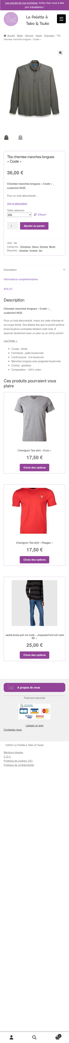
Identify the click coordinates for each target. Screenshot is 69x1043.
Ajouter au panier (34, 226)
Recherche (34, 1037)
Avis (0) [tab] (8, 289)
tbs (40, 250)
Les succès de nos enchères (21, 3)
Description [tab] (10, 270)
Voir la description (17, 203)
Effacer (42, 214)
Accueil (11, 35)
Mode (20, 35)
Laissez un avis (34, 725)
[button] (60, 52)
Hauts (39, 35)
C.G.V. (7, 756)
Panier (53, 1034)
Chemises (49, 35)
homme (34, 250)
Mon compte (11, 1037)
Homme (29, 35)
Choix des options (34, 467)
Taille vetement (15, 210)
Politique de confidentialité (19, 765)
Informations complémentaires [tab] (21, 279)
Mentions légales (13, 752)
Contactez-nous (13, 729)
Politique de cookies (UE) (18, 761)
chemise (23, 250)
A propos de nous (28, 687)
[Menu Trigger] (61, 18)
